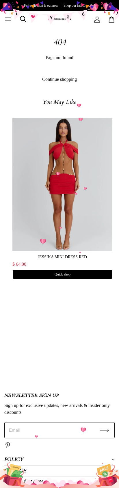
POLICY (13, 459)
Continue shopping (59, 79)
